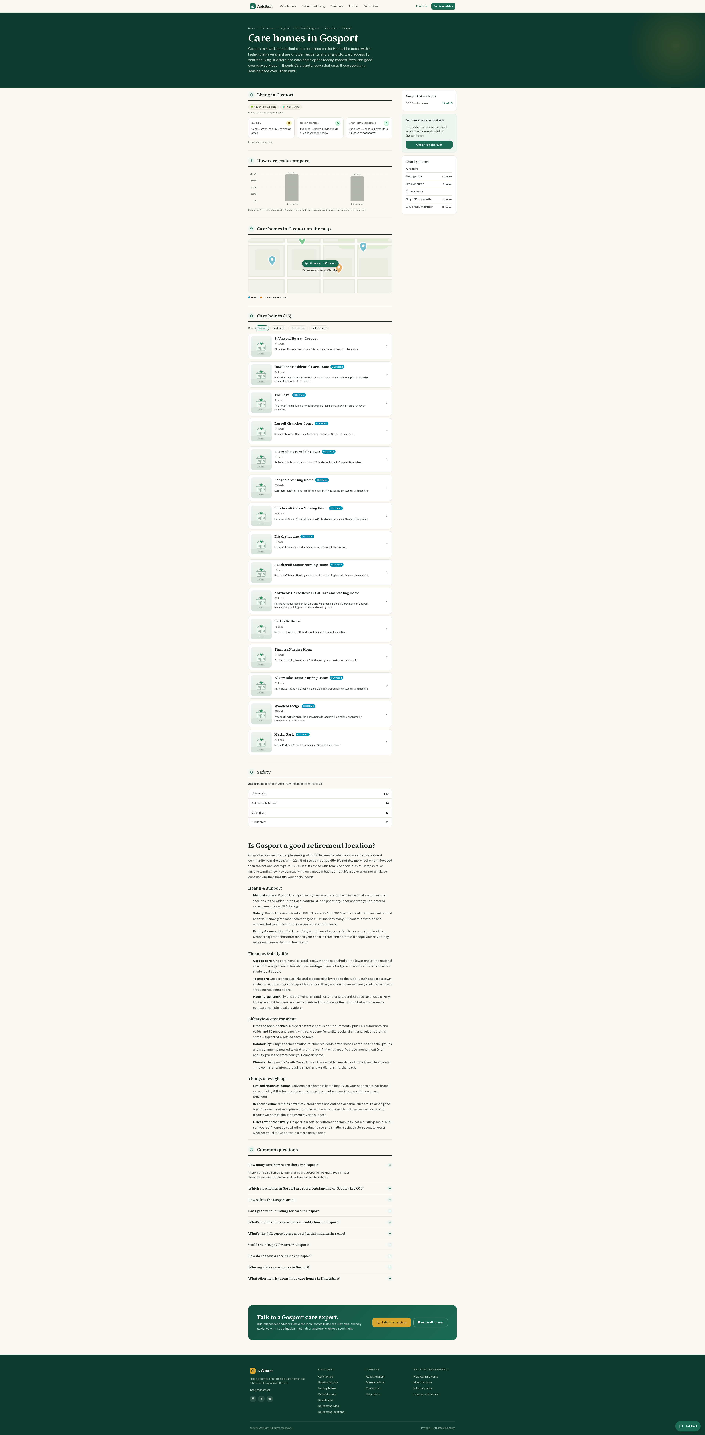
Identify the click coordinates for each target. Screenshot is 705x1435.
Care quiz (337, 6)
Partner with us (375, 1382)
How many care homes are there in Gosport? (283, 1165)
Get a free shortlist (429, 144)
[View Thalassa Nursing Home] (386, 657)
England (285, 28)
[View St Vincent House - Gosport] (386, 346)
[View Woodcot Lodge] (386, 713)
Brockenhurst (415, 183)
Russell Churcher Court (293, 423)
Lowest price (298, 328)
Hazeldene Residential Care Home (301, 366)
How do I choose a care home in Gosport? (280, 1256)
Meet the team (422, 1382)
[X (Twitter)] (261, 1399)
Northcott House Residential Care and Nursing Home (316, 593)
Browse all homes (430, 1322)
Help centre (373, 1394)
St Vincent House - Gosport (295, 338)
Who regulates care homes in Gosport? (279, 1267)
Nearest (262, 328)
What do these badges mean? (267, 112)
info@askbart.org (260, 1390)
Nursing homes (327, 1388)
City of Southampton (419, 206)
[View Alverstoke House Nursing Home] (386, 685)
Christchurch (414, 191)
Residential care (328, 1382)
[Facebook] (270, 1399)
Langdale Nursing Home (293, 480)
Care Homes (268, 28)
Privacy (425, 1427)
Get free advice (443, 6)
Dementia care (327, 1394)
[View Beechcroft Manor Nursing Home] (386, 572)
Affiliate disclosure (444, 1427)
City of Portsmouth (418, 199)
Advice (353, 6)
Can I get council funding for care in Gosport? (284, 1211)
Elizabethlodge (286, 536)
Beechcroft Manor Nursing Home (301, 564)
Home (251, 28)
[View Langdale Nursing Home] (386, 487)
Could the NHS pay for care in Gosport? (278, 1245)
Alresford (412, 168)
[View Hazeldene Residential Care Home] (386, 374)
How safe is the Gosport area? (271, 1200)
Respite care (326, 1400)
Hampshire (331, 28)
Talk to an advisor (394, 1322)
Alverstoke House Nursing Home (301, 677)
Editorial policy (422, 1388)
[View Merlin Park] (386, 742)
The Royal (282, 395)
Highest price (319, 328)
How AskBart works (425, 1376)
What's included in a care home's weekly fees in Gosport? (293, 1222)
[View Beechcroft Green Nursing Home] (386, 516)
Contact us (370, 6)
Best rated (279, 328)
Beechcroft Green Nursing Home (300, 508)
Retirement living (313, 6)
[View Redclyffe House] (386, 629)
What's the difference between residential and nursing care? (296, 1233)
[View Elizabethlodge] (386, 544)
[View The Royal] (386, 402)
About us (421, 6)
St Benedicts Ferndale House (297, 451)
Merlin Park (284, 734)
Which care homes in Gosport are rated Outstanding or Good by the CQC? (306, 1188)
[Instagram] (253, 1399)
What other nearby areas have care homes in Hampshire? (294, 1278)
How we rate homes (425, 1394)
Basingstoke (414, 176)
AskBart (265, 6)
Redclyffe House (287, 621)
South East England (307, 28)
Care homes (288, 6)
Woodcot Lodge (287, 706)
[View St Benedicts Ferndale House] (386, 459)
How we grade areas (261, 142)
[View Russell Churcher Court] (386, 431)
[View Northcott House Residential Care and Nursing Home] (386, 600)
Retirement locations (331, 1411)
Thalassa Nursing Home (293, 649)
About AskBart (375, 1376)
